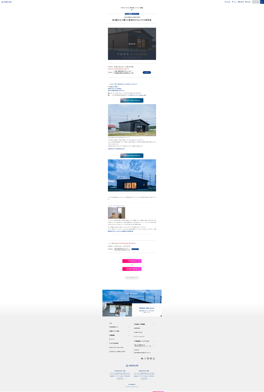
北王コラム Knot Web (117, 347)
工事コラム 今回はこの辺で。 (118, 351)
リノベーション (139, 336)
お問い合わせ (138, 332)
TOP (110, 323)
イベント (112, 339)
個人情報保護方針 (132, 384)
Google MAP (142, 95)
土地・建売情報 (114, 343)
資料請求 (137, 328)
